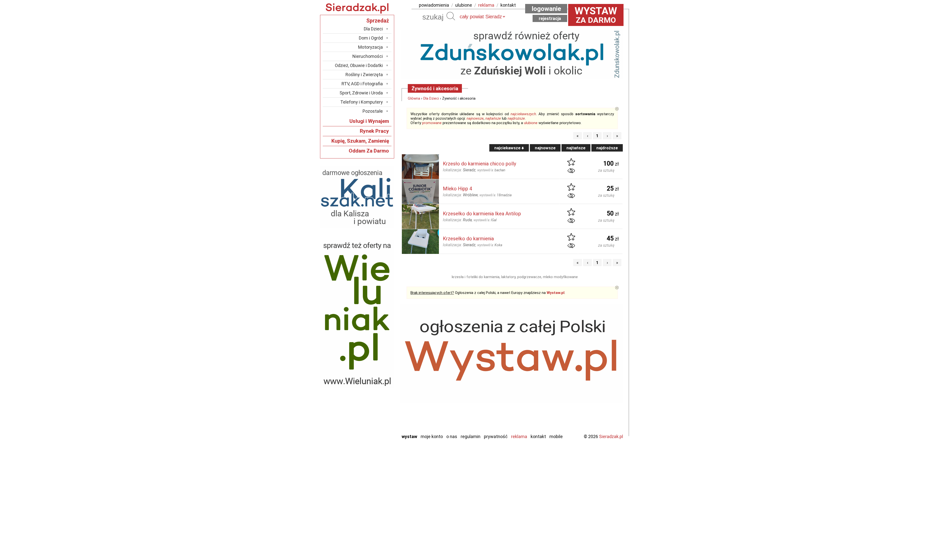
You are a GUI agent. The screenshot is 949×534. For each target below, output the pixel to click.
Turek (378, 409)
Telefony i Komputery (361, 102)
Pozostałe (373, 111)
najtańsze (493, 118)
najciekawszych (523, 114)
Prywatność (496, 436)
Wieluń (377, 416)
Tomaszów (373, 402)
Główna (414, 98)
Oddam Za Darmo (369, 151)
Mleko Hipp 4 (457, 189)
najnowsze (475, 118)
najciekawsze (507, 147)
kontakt (508, 5)
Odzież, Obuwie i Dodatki (359, 65)
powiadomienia (434, 5)
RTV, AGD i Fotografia (362, 83)
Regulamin (470, 436)
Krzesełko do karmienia (468, 239)
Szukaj (450, 16)
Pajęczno (375, 389)
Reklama (519, 436)
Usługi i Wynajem (369, 121)
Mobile (556, 436)
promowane (432, 123)
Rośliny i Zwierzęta (364, 74)
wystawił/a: (491, 170)
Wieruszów (373, 422)
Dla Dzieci (431, 98)
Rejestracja (550, 18)
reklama (486, 5)
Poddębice (373, 396)
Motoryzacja (370, 47)
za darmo (596, 15)
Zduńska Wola (370, 429)
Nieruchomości (367, 56)
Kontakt (538, 436)
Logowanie (546, 8)
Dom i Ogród (371, 38)
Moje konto (432, 436)
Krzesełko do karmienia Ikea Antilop (482, 214)
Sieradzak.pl (611, 436)
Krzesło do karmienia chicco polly (479, 164)
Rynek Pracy (374, 131)
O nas (451, 436)
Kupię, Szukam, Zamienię (360, 141)
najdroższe (516, 118)
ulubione (463, 5)
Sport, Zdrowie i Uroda (361, 92)
